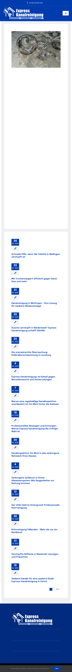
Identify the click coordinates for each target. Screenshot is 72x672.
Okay (56, 668)
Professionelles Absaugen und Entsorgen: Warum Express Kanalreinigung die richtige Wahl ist (34, 429)
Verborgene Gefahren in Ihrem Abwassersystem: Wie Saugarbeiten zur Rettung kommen (32, 480)
